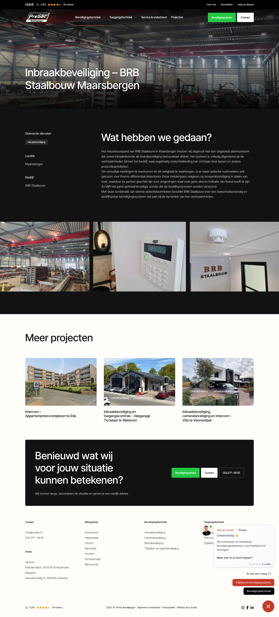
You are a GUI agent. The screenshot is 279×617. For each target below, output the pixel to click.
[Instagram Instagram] (242, 607)
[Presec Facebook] (247, 607)
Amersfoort (91, 532)
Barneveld (90, 548)
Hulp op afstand (246, 4)
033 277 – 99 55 (34, 537)
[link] (222, 17)
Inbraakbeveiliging (36, 142)
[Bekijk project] (60, 390)
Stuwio (194, 607)
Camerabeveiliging (155, 537)
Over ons (211, 4)
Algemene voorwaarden (148, 607)
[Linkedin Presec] (252, 607)
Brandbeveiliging (154, 543)
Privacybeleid (168, 607)
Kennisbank (227, 4)
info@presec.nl (33, 532)
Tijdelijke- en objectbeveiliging (161, 548)
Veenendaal (91, 537)
